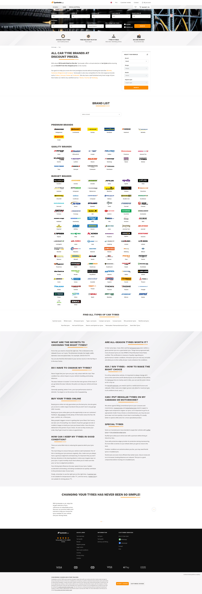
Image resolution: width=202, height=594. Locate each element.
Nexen (82, 78)
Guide (64, 7)
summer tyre (92, 474)
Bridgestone (61, 73)
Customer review (126, 2)
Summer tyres (56, 321)
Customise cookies (137, 583)
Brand (53, 23)
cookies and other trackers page (65, 587)
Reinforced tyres (144, 321)
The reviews (61, 415)
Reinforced (129, 27)
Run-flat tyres (65, 325)
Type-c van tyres (91, 321)
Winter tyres (67, 321)
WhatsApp (124, 539)
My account (147, 2)
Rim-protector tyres (130, 321)
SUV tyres (110, 380)
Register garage (81, 544)
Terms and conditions (82, 550)
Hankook (54, 73)
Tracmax (87, 78)
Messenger (124, 543)
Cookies (79, 558)
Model (127, 72)
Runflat (128, 24)
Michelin (109, 70)
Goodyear (70, 73)
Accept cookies (122, 583)
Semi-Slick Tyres (135, 325)
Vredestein (76, 75)
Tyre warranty (80, 536)
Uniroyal (63, 75)
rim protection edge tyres (118, 432)
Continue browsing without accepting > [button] (191, 574)
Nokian (68, 75)
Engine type (128, 79)
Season (71, 23)
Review (78, 541)
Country (79, 552)
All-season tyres (79, 321)
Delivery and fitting (74, 7)
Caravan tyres (117, 321)
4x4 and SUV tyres (77, 325)
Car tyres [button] (55, 7)
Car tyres (100, 536)
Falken (58, 75)
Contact (136, 2)
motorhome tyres (131, 408)
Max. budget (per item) (112, 23)
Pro (116, 2)
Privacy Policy (80, 555)
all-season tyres (135, 348)
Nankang (94, 78)
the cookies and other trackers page (63, 590)
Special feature (91, 23)
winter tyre (92, 476)
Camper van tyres (104, 321)
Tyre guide (79, 539)
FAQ (120, 549)
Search (142, 26)
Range (127, 65)
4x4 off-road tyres (112, 385)
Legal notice (80, 547)
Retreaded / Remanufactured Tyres (117, 325)
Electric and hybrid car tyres (94, 325)
